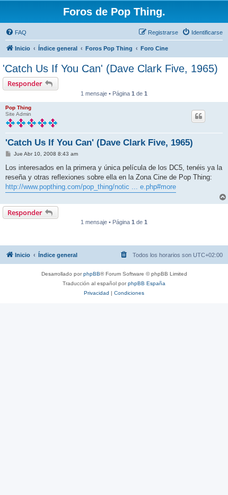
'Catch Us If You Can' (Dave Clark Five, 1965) (110, 68)
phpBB (91, 274)
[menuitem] (16, 32)
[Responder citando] (198, 116)
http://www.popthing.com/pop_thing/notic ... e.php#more (90, 187)
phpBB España (146, 283)
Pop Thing (18, 107)
